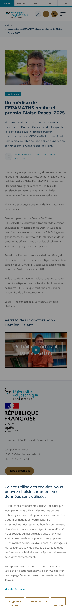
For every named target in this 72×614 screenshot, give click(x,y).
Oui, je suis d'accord (14, 602)
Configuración (37, 601)
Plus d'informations (16, 589)
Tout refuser (58, 602)
